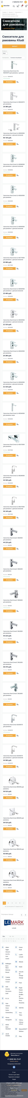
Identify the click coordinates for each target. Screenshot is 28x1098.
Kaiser (21, 947)
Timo (20, 1012)
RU (13, 936)
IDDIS (7, 1024)
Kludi (20, 949)
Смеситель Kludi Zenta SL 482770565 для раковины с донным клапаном (14, 258)
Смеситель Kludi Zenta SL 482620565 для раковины (14, 352)
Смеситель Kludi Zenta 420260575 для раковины (13, 725)
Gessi (7, 1008)
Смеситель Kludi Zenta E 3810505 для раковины (13, 632)
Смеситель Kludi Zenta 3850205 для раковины (13, 819)
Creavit (7, 981)
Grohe (7, 1010)
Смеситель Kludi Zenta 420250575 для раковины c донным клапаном (13, 756)
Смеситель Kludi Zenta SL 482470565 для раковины (14, 445)
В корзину (9, 81)
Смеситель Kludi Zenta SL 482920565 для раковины (14, 196)
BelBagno (8, 963)
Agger (7, 949)
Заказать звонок (14, 1061)
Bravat (7, 972)
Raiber (21, 990)
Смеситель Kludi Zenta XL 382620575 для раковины (14, 103)
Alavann (8, 952)
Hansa (7, 1017)
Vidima (21, 1020)
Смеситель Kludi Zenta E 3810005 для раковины (13, 694)
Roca (20, 1000)
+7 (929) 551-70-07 (17, 2)
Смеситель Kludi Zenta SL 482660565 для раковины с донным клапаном (14, 289)
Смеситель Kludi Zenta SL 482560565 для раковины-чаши (14, 414)
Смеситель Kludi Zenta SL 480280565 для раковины (14, 476)
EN (10, 936)
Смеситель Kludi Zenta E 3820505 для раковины (13, 538)
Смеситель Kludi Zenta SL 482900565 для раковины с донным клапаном (14, 227)
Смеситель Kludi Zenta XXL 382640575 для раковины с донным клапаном (13, 72)
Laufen (21, 954)
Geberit (8, 1005)
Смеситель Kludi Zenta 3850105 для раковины (13, 850)
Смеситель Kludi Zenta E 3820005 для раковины (13, 601)
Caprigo (8, 977)
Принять (24, 1090)
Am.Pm (8, 954)
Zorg (20, 1036)
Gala (7, 1003)
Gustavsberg (9, 1012)
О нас (14, 1072)
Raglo (20, 987)
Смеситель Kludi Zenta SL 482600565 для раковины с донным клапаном (14, 383)
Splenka (21, 1007)
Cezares (8, 979)
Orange (21, 977)
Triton (20, 1015)
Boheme (8, 970)
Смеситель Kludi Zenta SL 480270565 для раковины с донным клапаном (14, 507)
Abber (7, 947)
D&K (7, 986)
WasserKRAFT (23, 1029)
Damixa (8, 989)
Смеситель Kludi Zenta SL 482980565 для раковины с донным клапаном (14, 165)
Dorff (7, 993)
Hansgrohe (9, 1019)
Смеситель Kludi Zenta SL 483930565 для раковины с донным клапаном (14, 134)
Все (4, 936)
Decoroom (8, 991)
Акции (14, 1079)
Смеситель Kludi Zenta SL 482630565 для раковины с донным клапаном (14, 321)
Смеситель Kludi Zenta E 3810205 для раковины (13, 663)
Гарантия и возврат (14, 1077)
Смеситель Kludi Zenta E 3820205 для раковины (13, 570)
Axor (7, 956)
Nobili (20, 967)
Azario (7, 958)
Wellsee (21, 1031)
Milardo (21, 962)
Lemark (14, 928)
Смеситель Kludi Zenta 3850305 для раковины (13, 787)
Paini (20, 982)
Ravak (21, 992)
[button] (21, 915)
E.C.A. (7, 998)
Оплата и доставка (14, 1074)
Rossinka (21, 1002)
